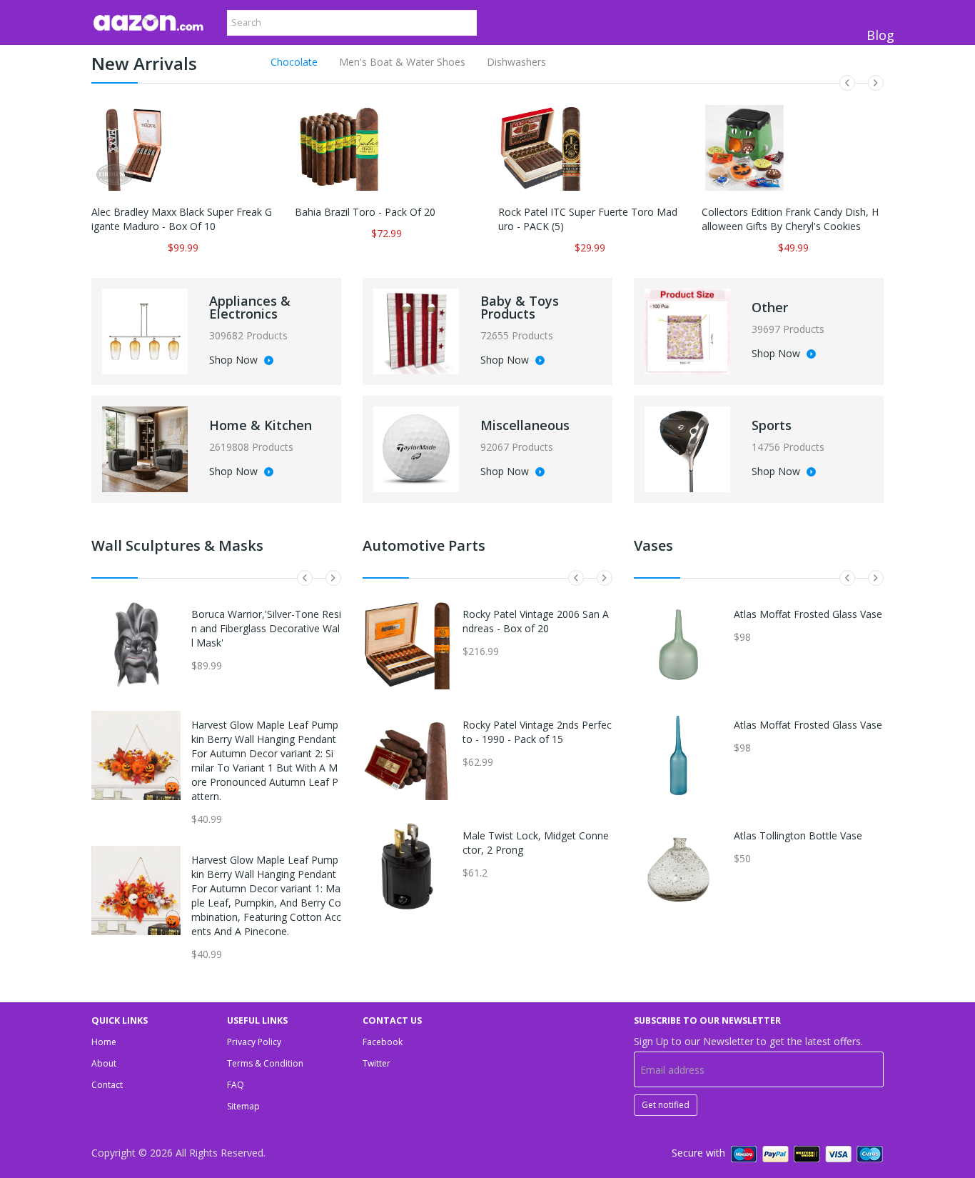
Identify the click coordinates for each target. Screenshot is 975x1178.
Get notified (665, 1105)
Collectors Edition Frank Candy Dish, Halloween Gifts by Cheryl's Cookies (790, 219)
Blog (880, 35)
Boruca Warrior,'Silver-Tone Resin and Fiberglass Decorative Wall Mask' (266, 628)
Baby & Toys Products (519, 307)
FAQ (235, 1085)
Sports (772, 425)
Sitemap (243, 1106)
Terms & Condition (265, 1063)
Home (103, 1042)
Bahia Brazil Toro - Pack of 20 (365, 212)
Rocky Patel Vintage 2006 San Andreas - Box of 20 (536, 621)
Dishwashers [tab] (516, 62)
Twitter (376, 1063)
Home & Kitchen (260, 425)
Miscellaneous (525, 425)
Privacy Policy (254, 1042)
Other (770, 307)
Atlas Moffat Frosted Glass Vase (808, 614)
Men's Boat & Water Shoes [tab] (402, 62)
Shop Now (235, 360)
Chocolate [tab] (294, 62)
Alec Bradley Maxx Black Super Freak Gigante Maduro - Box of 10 (181, 219)
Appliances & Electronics (250, 307)
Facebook (383, 1042)
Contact (107, 1085)
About (103, 1063)
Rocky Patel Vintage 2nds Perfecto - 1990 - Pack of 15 (537, 732)
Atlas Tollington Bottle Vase (798, 835)
